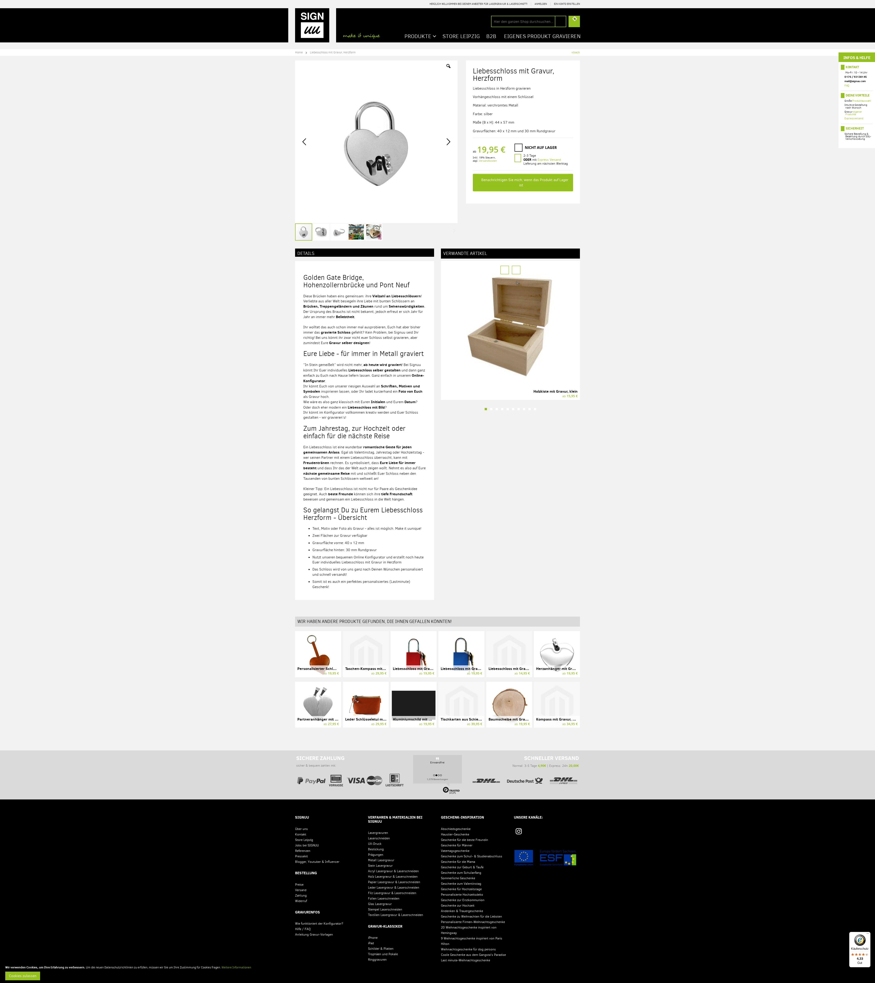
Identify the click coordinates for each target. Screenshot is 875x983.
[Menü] (867, 934)
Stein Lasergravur (380, 866)
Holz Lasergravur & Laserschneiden (393, 876)
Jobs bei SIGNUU (307, 845)
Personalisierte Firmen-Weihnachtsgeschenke (473, 922)
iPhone (373, 938)
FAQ (846, 85)
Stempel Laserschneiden (385, 909)
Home (299, 52)
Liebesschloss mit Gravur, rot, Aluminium (427, 668)
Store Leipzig (304, 840)
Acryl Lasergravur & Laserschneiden (393, 871)
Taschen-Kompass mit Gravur (370, 668)
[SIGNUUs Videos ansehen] (575, 833)
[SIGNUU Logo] (312, 25)
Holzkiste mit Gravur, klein (555, 391)
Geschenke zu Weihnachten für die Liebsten (471, 916)
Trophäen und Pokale (383, 954)
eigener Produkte (853, 113)
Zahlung (301, 895)
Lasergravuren (378, 833)
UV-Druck (374, 844)
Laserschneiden (379, 838)
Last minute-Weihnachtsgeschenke (465, 960)
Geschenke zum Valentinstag (461, 884)
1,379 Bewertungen (437, 779)
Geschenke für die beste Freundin (464, 840)
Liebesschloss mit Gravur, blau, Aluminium (477, 668)
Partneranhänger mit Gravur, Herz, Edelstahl (335, 719)
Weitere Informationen (236, 967)
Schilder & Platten (381, 949)
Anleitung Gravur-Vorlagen (314, 934)
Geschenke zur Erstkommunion (462, 900)
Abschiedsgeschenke (456, 829)
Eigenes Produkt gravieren (542, 36)
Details (305, 253)
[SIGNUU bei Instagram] (519, 831)
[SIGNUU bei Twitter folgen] (561, 833)
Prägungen (375, 855)
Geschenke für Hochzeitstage (461, 889)
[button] (448, 69)
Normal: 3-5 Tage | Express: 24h (545, 761)
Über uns (301, 829)
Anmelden (541, 4)
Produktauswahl (861, 101)
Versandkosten (488, 161)
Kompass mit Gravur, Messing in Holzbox (570, 719)
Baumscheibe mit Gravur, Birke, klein (520, 719)
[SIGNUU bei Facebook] (547, 833)
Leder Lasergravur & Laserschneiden (393, 887)
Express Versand (549, 160)
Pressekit (301, 856)
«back (575, 52)
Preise (299, 884)
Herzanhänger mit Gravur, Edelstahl (566, 668)
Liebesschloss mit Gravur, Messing (518, 668)
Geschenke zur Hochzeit (457, 905)
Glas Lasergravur (380, 904)
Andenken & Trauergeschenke (462, 911)
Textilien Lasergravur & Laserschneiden (395, 915)
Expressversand (853, 118)
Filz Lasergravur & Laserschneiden (392, 893)
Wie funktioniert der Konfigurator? (319, 923)
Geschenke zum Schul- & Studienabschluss (471, 856)
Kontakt (852, 67)
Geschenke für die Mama (458, 862)
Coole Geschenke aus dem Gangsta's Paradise (473, 955)
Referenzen (302, 851)
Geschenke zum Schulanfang (461, 873)
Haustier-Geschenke (455, 834)
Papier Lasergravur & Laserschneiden (394, 882)
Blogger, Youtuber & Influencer (317, 862)
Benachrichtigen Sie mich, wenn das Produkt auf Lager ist (524, 182)
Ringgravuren (377, 959)
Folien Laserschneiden (383, 898)
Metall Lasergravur (381, 860)
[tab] (364, 253)
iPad (371, 943)
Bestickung (376, 849)
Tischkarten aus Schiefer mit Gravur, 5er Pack (480, 719)
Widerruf (301, 901)
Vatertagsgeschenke (455, 851)
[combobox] (528, 21)
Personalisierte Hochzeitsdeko (462, 894)
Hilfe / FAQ (303, 929)
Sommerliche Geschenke (458, 878)
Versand (300, 890)
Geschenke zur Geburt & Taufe (462, 867)
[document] (438, 972)
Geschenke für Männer (456, 845)
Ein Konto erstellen (567, 4)
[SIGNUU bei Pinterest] (534, 833)
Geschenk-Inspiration (462, 817)
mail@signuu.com (855, 81)
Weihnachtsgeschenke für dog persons (468, 949)
